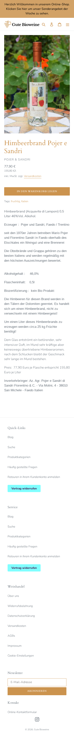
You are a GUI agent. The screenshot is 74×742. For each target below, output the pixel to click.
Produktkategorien (19, 457)
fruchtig (15, 201)
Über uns (13, 596)
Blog (10, 437)
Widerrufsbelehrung (20, 606)
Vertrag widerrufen (24, 488)
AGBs (11, 636)
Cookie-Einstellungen (21, 655)
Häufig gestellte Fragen (22, 467)
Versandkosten (32, 176)
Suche (11, 447)
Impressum (15, 646)
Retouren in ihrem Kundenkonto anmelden (34, 477)
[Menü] (68, 24)
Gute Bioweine (41, 729)
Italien (24, 201)
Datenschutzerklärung (21, 616)
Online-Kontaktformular (22, 712)
